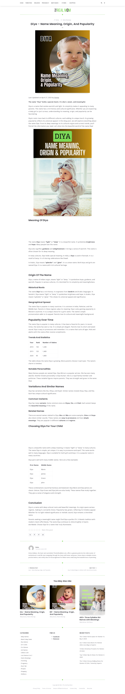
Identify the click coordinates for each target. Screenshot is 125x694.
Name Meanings (67, 20)
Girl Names (90, 622)
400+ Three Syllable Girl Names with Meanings (90, 618)
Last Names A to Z (26, 655)
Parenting (29, 3)
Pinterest (56, 639)
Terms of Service (46, 688)
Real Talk (23, 666)
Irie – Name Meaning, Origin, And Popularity (32, 613)
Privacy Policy (36, 688)
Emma (56, 98)
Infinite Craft (24, 652)
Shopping (72, 3)
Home (21, 3)
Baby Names (54, 3)
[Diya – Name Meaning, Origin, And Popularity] (62, 61)
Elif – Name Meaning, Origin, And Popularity (62, 613)
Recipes (23, 668)
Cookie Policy (73, 688)
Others (64, 3)
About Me (89, 688)
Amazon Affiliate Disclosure (60, 688)
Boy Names (24, 642)
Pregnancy (45, 3)
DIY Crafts (24, 644)
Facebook (56, 636)
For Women (24, 647)
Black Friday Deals (26, 639)
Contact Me (82, 688)
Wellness (37, 3)
